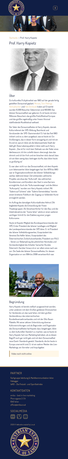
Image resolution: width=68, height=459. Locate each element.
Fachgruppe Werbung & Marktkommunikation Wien (32, 378)
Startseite (13, 37)
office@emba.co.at (18, 404)
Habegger (14, 381)
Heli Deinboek (31, 106)
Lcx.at (33, 424)
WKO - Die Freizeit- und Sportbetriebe (26, 384)
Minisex (37, 103)
